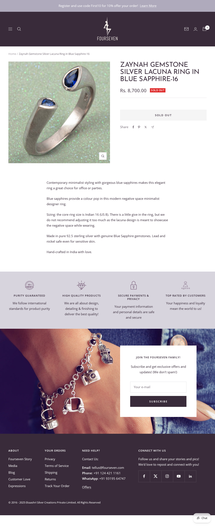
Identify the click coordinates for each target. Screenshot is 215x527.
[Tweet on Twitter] (145, 127)
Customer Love (19, 479)
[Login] (195, 29)
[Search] (19, 29)
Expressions (17, 486)
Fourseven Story (20, 459)
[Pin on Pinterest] (139, 127)
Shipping (51, 472)
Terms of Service (57, 466)
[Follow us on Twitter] (155, 476)
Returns (50, 479)
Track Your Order (57, 486)
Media (12, 466)
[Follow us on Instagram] (167, 476)
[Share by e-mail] (152, 127)
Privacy (50, 459)
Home (12, 54)
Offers (86, 487)
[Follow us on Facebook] (144, 476)
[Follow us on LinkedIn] (190, 476)
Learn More (148, 6)
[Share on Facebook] (133, 127)
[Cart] (204, 29)
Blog (11, 472)
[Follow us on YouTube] (179, 476)
